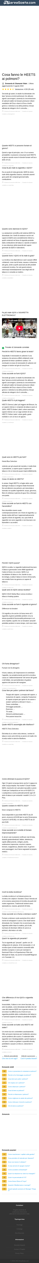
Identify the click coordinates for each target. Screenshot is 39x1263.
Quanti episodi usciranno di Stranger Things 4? (22, 1189)
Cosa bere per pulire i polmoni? (18, 1079)
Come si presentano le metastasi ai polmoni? (22, 1071)
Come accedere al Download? (17, 1170)
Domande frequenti (19, 1245)
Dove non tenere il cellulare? (17, 1162)
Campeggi (19, 1229)
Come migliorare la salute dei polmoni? (20, 1098)
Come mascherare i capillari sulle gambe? (21, 1154)
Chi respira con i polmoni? (16, 1083)
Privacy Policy (19, 1253)
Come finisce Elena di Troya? (17, 1181)
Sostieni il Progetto (19, 1249)
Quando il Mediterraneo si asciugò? (19, 1185)
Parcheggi (19, 1225)
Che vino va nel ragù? (10, 1058)
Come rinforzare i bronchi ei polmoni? (20, 1102)
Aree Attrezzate (19, 1233)
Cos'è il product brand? (29, 1058)
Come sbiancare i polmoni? (16, 1086)
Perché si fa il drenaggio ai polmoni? (19, 1075)
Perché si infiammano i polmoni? (18, 1094)
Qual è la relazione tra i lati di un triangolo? (21, 1173)
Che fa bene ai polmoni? (16, 1106)
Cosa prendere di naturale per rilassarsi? (21, 1158)
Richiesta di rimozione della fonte (12, 111)
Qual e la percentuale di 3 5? (17, 1177)
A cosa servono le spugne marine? (19, 1166)
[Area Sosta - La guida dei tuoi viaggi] (19, 4)
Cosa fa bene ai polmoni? (16, 1090)
